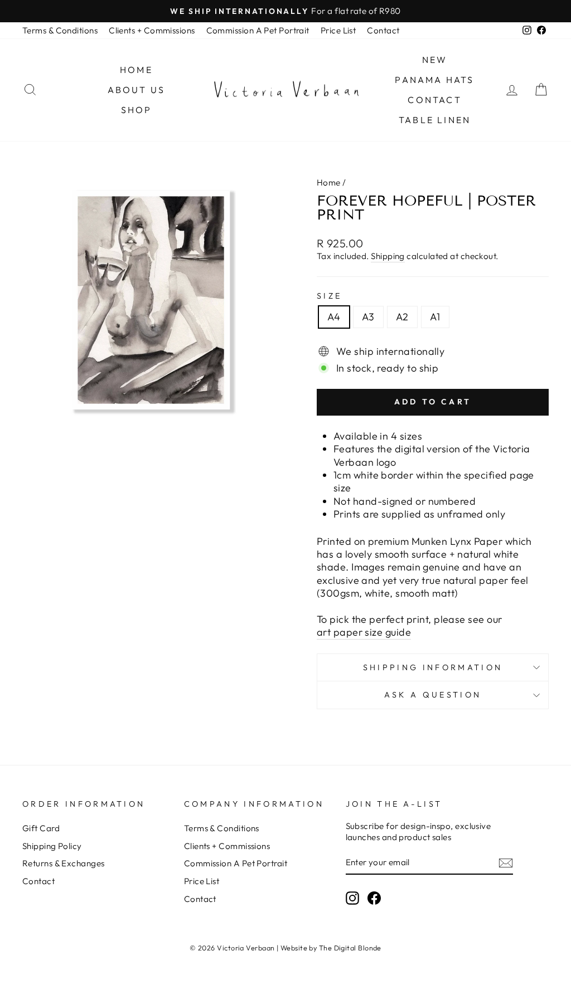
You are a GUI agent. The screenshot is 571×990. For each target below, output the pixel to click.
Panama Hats (434, 79)
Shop (136, 109)
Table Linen (435, 119)
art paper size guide (364, 632)
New (435, 59)
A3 (368, 316)
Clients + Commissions (152, 30)
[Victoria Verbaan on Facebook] (374, 898)
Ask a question (432, 695)
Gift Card (41, 828)
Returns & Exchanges (63, 863)
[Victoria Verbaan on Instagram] (352, 898)
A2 (402, 316)
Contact (383, 30)
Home (136, 69)
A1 (435, 316)
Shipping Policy (52, 846)
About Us (137, 89)
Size (329, 296)
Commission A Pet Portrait (257, 30)
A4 (334, 316)
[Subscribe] (506, 863)
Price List (338, 30)
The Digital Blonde (350, 947)
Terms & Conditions (60, 30)
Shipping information (432, 667)
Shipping (388, 256)
